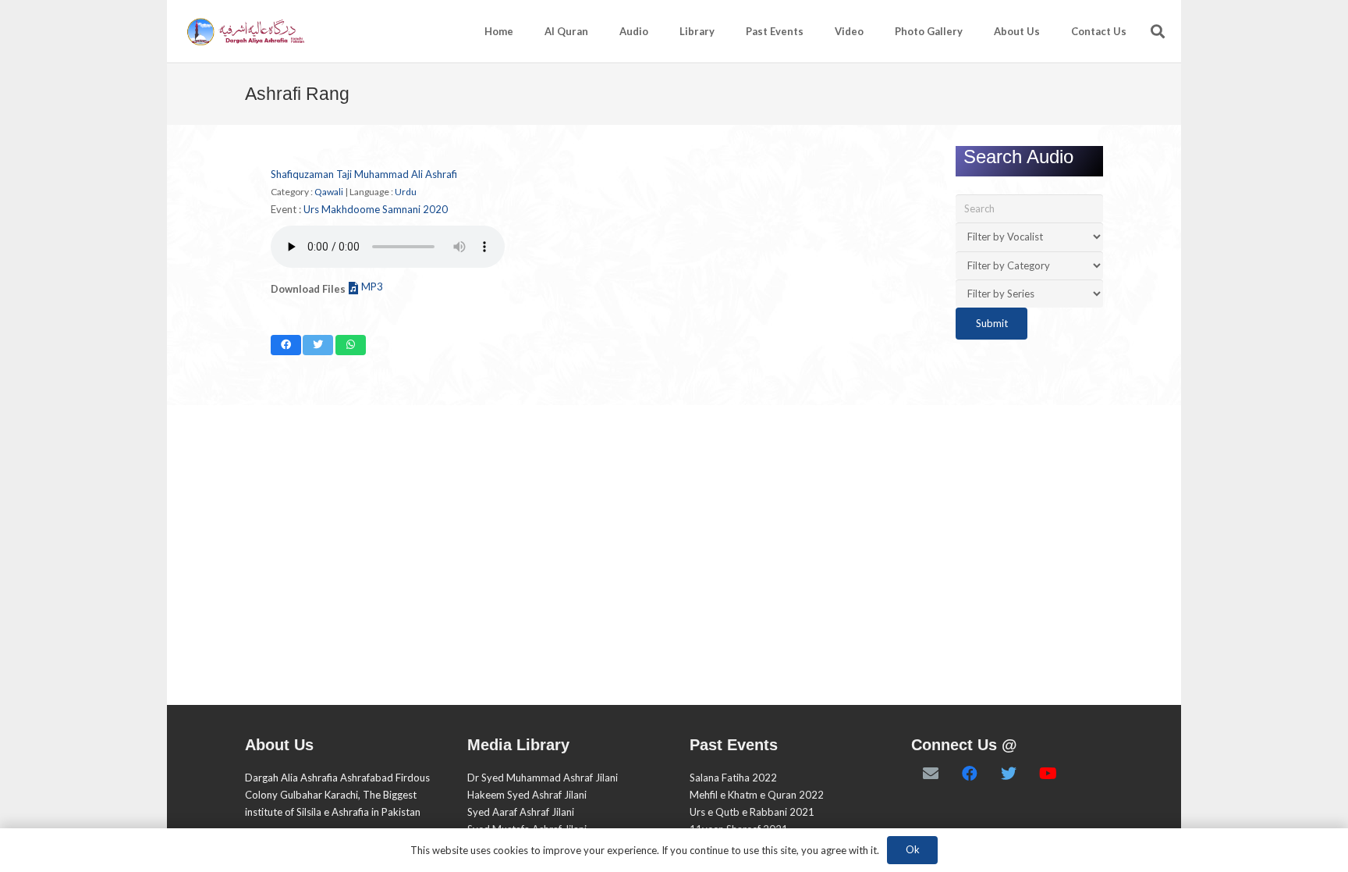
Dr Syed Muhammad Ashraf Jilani (542, 777)
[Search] (1157, 31)
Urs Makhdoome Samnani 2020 (375, 209)
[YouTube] (1047, 773)
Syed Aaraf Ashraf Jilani (520, 812)
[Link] (245, 31)
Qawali (328, 192)
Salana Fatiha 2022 (733, 777)
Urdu (406, 192)
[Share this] (286, 345)
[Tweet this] (318, 345)
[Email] (930, 773)
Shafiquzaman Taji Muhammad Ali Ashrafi (364, 174)
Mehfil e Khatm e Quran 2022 (757, 794)
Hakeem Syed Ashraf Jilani (527, 794)
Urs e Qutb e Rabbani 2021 (752, 812)
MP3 (372, 286)
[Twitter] (1008, 773)
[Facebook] (969, 773)
